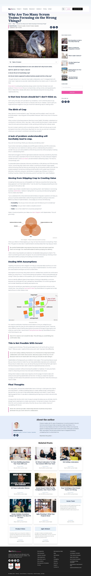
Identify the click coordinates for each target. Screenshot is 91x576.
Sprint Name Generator (75, 559)
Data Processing (37, 573)
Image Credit (11, 58)
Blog (14, 23)
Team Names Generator (75, 555)
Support (55, 565)
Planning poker (40, 553)
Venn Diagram (36, 212)
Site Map (42, 573)
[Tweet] (51, 27)
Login (68, 9)
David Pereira (13, 26)
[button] (19, 9)
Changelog (56, 559)
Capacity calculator (41, 555)
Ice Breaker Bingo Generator (74, 562)
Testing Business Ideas (35, 330)
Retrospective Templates (43, 563)
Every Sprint (11, 86)
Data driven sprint (41, 559)
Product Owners (18, 88)
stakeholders (17, 191)
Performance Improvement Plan (76, 565)
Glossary (56, 561)
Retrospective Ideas (58, 551)
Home (9, 23)
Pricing (44, 9)
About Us (56, 563)
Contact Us (56, 567)
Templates (25, 9)
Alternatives (56, 555)
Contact (50, 9)
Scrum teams (24, 158)
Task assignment (41, 557)
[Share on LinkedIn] (57, 27)
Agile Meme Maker (74, 557)
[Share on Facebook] (54, 27)
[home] (11, 9)
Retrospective (40, 551)
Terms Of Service (23, 573)
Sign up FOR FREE (77, 9)
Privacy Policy (30, 573)
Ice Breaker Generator (75, 553)
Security (17, 573)
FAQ (55, 557)
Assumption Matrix (29, 288)
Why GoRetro (40, 561)
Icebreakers (72, 551)
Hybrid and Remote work (75, 567)
